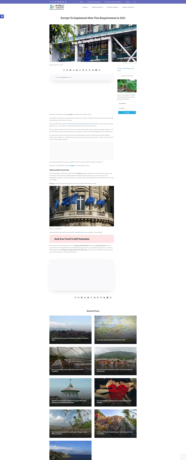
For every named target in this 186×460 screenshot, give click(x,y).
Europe (119, 68)
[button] (2, 16)
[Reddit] (73, 70)
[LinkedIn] (76, 70)
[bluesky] (57, 1)
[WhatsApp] (80, 70)
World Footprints (80, 232)
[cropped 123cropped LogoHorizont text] (56, 4)
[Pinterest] (89, 70)
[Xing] (96, 70)
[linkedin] (63, 1)
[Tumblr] (86, 70)
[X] (67, 70)
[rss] (65, 1)
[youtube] (60, 1)
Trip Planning (126, 68)
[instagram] (55, 1)
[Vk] (92, 70)
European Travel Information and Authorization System (77, 123)
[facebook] (50, 1)
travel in (69, 165)
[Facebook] (64, 70)
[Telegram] (83, 70)
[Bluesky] (70, 70)
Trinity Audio (63, 77)
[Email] (99, 70)
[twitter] (52, 1)
